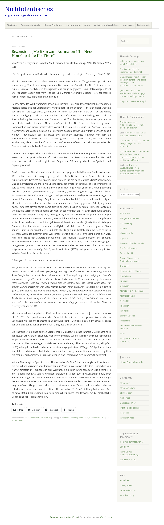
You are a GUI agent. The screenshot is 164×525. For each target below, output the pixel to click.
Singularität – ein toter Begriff (133, 101)
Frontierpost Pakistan (129, 407)
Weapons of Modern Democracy (129, 340)
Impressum (128, 25)
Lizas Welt (124, 286)
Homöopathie (77, 417)
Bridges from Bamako (130, 218)
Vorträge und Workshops (106, 25)
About (87, 25)
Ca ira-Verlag (126, 223)
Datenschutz (143, 25)
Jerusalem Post (127, 417)
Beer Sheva (125, 213)
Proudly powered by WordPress (64, 517)
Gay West (124, 266)
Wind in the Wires (128, 459)
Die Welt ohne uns (128, 248)
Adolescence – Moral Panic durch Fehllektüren (132, 62)
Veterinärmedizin (97, 417)
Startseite (12, 25)
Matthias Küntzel (127, 296)
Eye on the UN (126, 253)
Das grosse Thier (127, 402)
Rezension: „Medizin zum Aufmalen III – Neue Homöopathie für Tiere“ (52, 54)
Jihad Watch (125, 276)
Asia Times (125, 398)
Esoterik (66, 417)
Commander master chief (131, 441)
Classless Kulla (126, 233)
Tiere (86, 417)
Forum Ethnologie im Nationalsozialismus (129, 259)
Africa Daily (125, 383)
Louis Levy (124, 446)
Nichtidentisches (29, 9)
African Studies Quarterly (131, 362)
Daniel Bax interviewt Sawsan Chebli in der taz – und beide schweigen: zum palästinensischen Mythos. (133, 81)
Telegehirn (125, 320)
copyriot (124, 238)
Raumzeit (124, 310)
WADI (122, 333)
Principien (124, 305)
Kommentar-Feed (128, 490)
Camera (123, 228)
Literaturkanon (73, 25)
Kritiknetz (124, 281)
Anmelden (124, 480)
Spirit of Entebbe (127, 315)
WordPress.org (127, 495)
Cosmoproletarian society (132, 243)
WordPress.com (107, 517)
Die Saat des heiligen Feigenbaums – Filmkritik (131, 70)
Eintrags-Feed (126, 485)
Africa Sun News (127, 388)
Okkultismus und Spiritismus (38, 417)
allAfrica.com (126, 393)
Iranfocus (124, 412)
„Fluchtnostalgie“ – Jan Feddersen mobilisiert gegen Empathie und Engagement (133, 93)
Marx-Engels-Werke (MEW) (131, 291)
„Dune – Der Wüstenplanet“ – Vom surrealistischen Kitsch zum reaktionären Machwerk (134, 155)
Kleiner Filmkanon (53, 25)
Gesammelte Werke (30, 25)
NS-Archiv (124, 300)
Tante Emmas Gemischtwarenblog (129, 453)
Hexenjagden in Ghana (130, 271)
